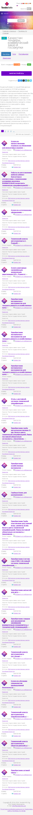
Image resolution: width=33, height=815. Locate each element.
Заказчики (7, 58)
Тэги (14, 54)
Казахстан (5, 152)
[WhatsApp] (28, 81)
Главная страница (9, 31)
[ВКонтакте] (19, 81)
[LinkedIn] (26, 81)
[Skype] (31, 81)
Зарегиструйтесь (16, 73)
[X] (24, 81)
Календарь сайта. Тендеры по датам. (20, 810)
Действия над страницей (23, 134)
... (13, 131)
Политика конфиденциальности (12, 809)
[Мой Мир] (21, 81)
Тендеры (6, 54)
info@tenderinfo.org (19, 806)
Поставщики (23, 54)
